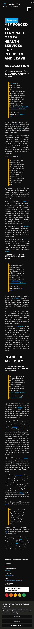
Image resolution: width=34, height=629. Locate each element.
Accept (17, 616)
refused (16, 298)
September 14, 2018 (15, 398)
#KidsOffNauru (16, 281)
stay (17, 543)
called (25, 201)
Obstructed (7, 570)
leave (19, 128)
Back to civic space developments (15, 589)
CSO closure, (19, 580)
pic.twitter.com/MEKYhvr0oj (17, 283)
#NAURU (12, 83)
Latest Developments (9, 575)
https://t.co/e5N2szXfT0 (21, 107)
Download (13, 20)
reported (26, 226)
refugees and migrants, (10, 580)
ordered (15, 124)
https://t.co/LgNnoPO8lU (17, 392)
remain (7, 251)
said (20, 156)
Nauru (6, 565)
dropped (20, 408)
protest (14, 427)
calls (25, 239)
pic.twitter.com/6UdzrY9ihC (17, 109)
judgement (19, 475)
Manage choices (17, 625)
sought (26, 458)
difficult (21, 493)
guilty (20, 539)
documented (19, 326)
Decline (17, 621)
